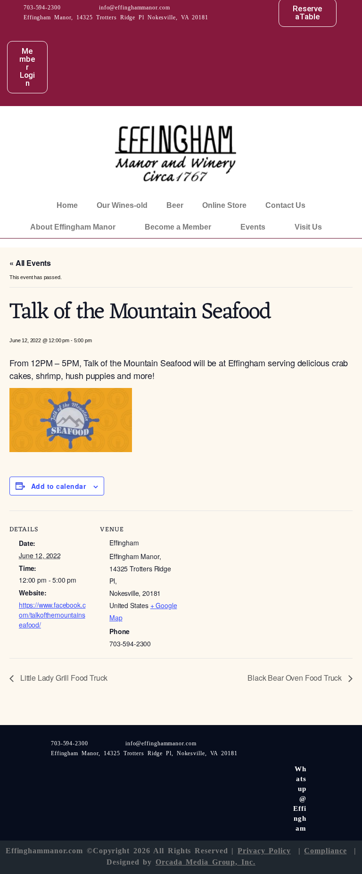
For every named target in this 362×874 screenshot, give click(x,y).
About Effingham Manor (72, 227)
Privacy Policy (264, 851)
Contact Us (285, 205)
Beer (174, 205)
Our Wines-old (122, 205)
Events (252, 227)
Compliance (325, 851)
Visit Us (308, 227)
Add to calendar (58, 486)
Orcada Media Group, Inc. (205, 862)
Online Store (224, 205)
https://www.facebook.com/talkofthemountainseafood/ (52, 614)
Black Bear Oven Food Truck (295, 677)
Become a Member (178, 227)
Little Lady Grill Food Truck (62, 677)
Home (67, 205)
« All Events (30, 262)
